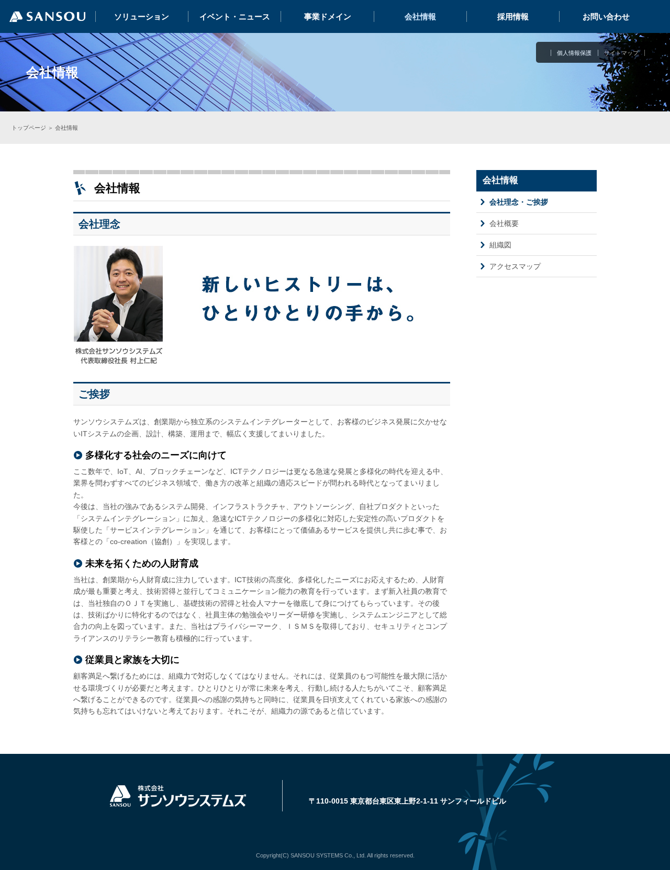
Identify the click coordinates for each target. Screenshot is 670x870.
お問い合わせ (606, 16)
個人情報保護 (574, 53)
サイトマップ (621, 53)
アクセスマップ (515, 266)
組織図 (500, 245)
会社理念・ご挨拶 (518, 202)
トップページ (29, 128)
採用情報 (513, 16)
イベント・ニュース (234, 16)
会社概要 (504, 223)
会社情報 (420, 16)
